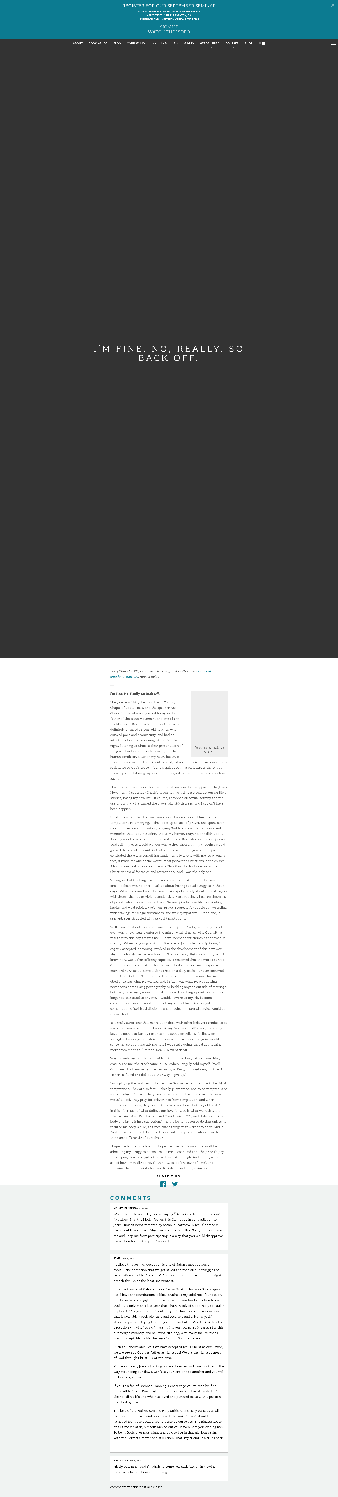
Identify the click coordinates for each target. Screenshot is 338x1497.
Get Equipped (209, 43)
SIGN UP (169, 27)
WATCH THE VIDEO (169, 31)
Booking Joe (98, 43)
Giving (189, 43)
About (78, 43)
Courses (232, 43)
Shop (248, 43)
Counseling (136, 43)
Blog (117, 43)
